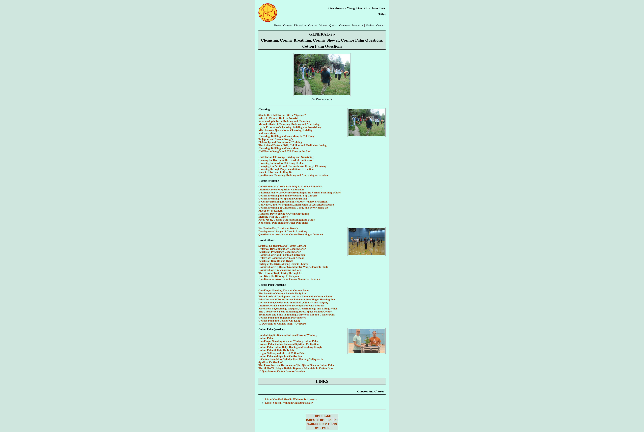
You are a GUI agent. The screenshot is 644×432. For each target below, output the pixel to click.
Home (277, 25)
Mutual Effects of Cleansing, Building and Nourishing (288, 124)
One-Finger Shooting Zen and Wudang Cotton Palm (288, 341)
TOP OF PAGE (322, 416)
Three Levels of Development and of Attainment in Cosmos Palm (295, 296)
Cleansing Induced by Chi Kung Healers (281, 163)
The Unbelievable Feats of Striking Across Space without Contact (295, 311)
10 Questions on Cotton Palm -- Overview (281, 371)
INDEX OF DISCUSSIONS (322, 420)
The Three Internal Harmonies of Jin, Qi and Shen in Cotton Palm (296, 365)
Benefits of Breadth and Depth (275, 261)
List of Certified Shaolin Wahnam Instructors (291, 399)
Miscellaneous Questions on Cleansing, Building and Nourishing (285, 131)
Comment (344, 25)
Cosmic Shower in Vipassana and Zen (279, 270)
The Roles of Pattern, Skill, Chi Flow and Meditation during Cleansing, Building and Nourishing (292, 146)
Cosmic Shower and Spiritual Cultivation (281, 255)
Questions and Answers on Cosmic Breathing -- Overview (290, 234)
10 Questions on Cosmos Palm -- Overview (282, 323)
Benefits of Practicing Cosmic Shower (279, 252)
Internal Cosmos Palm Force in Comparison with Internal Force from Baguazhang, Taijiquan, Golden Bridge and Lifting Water (297, 306)
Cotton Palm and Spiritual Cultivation (280, 356)
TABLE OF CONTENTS (322, 424)
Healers (370, 25)
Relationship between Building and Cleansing (284, 121)
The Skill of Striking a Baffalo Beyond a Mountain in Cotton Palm (295, 368)
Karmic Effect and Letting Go (275, 172)
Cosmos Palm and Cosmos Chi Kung (279, 320)
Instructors (357, 25)
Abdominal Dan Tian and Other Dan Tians (283, 222)
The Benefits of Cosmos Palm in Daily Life (282, 293)
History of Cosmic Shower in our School (281, 258)
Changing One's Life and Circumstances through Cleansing (292, 166)
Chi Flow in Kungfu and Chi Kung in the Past (284, 151)
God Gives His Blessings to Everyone (278, 276)
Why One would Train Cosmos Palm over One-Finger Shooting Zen (296, 299)
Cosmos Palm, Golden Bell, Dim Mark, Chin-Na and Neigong (293, 302)
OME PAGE (322, 428)
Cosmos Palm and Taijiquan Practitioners (282, 317)
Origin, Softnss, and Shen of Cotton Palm (281, 353)
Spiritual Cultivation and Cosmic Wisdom (282, 246)
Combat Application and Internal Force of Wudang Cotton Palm (287, 336)
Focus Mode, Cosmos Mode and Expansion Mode (286, 219)
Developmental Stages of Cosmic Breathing (282, 231)
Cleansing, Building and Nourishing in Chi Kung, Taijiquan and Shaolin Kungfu (286, 137)
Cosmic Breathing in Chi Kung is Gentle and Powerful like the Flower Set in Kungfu (293, 209)
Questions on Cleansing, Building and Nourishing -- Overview (293, 175)
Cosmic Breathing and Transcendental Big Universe (287, 195)
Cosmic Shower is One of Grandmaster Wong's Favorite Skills (293, 267)
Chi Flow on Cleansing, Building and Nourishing (286, 157)
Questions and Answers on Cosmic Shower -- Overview (289, 279)
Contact (380, 25)
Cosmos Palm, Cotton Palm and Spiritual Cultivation (288, 344)
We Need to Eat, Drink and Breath (278, 228)
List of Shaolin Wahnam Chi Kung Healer (289, 403)
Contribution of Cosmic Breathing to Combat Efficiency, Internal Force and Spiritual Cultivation (290, 187)
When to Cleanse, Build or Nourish (278, 118)
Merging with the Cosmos (273, 216)
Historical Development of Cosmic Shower (282, 249)
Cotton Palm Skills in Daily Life (276, 350)
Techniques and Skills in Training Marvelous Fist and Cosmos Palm (296, 314)
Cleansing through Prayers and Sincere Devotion (286, 169)
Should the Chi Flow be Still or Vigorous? (282, 115)
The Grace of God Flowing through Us (280, 273)
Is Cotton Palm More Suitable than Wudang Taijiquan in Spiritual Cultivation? (290, 360)
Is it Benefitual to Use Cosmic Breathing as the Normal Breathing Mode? (299, 192)
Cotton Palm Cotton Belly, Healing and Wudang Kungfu (290, 347)
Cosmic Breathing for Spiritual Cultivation (282, 198)
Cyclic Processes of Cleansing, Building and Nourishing (289, 127)
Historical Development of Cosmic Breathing (283, 213)
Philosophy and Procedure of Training (280, 142)
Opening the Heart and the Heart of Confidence (285, 160)
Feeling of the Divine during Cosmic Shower (283, 264)
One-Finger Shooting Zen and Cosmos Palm (283, 290)
